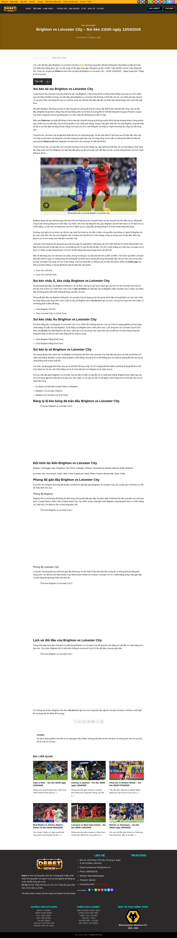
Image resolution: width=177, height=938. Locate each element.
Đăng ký (5, 2)
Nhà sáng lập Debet (88, 923)
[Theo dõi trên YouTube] (162, 2)
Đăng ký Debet (44, 910)
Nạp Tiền (23, 2)
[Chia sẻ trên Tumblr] (97, 722)
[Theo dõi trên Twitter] (142, 2)
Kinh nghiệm (74, 8)
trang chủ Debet (55, 893)
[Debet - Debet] (12, 9)
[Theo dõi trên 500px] (165, 2)
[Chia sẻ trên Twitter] (80, 722)
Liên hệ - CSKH (88, 918)
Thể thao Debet (88, 25)
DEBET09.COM (96, 935)
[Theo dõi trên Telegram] (169, 2)
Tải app (40, 2)
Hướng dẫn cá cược (44, 926)
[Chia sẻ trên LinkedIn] (93, 722)
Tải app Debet (44, 921)
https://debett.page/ (96, 876)
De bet (45, 893)
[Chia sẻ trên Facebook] (76, 722)
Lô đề (83, 8)
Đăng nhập (14, 2)
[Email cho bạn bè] (84, 722)
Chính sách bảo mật (70, 2)
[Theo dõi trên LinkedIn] (158, 2)
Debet (28, 8)
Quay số (91, 8)
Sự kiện (100, 8)
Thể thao (37, 8)
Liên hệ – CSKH (85, 2)
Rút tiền (32, 2)
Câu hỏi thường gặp (44, 923)
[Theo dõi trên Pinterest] (154, 2)
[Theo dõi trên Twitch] (173, 2)
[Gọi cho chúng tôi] (150, 2)
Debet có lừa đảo (88, 916)
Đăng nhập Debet (43, 913)
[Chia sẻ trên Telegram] (102, 722)
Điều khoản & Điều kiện (88, 910)
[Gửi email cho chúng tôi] (146, 2)
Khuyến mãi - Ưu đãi (88, 921)
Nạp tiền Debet (43, 918)
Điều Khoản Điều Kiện (53, 2)
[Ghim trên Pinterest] (89, 722)
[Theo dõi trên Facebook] (139, 2)
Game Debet (48, 8)
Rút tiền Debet (44, 916)
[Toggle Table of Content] (46, 82)
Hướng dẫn (62, 8)
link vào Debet (69, 893)
